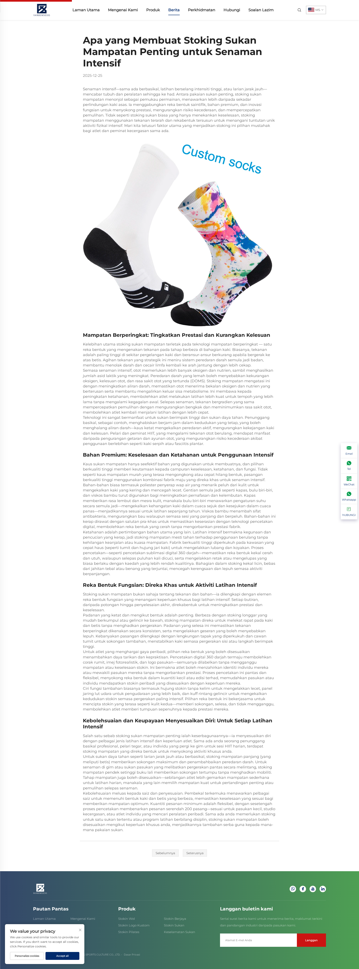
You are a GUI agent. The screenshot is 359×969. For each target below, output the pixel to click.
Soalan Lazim (261, 10)
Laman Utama (86, 10)
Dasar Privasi (132, 954)
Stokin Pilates (128, 932)
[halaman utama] (41, 10)
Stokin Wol (126, 919)
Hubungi (232, 10)
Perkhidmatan (201, 10)
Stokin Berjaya (175, 919)
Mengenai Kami (123, 10)
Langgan (311, 940)
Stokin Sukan (174, 925)
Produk (153, 10)
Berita (174, 10)
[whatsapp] (293, 889)
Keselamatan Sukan (179, 932)
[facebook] (303, 889)
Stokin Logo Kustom (134, 925)
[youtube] (313, 889)
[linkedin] (323, 889)
